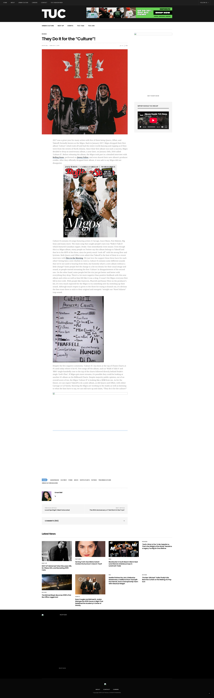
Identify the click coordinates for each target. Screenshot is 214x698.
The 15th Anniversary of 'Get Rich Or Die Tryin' (107, 510)
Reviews (44, 34)
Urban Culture (23, 2)
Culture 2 (64, 480)
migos (76, 480)
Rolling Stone (58, 157)
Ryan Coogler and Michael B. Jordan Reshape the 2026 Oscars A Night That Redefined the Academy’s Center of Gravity (89, 602)
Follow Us (204, 2)
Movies (44, 592)
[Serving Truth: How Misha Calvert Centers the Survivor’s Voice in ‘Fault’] (90, 549)
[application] (153, 120)
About (13, 2)
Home (5, 2)
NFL (110, 574)
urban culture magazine (50, 483)
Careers (34, 2)
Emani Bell (45, 45)
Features (78, 559)
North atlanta (85, 480)
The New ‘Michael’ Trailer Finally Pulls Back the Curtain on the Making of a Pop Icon (156, 579)
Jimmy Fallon (82, 157)
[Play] (140, 127)
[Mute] (162, 127)
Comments (52, 521)
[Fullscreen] (166, 127)
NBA (110, 559)
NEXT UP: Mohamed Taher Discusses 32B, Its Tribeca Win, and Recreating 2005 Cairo (57, 568)
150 (126, 46)
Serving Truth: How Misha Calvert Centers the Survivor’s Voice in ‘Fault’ (88, 563)
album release (54, 480)
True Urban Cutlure (104, 480)
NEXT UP (61, 26)
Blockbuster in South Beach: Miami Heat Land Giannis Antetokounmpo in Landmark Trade (123, 564)
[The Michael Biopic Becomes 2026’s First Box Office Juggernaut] (57, 582)
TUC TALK (80, 26)
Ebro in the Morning (74, 258)
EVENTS (70, 26)
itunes (70, 480)
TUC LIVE (91, 26)
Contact (44, 2)
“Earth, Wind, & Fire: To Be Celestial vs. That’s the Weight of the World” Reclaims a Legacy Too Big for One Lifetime (157, 546)
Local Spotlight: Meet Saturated (57, 510)
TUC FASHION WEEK (57, 2)
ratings (94, 480)
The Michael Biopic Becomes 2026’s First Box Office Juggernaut (56, 596)
